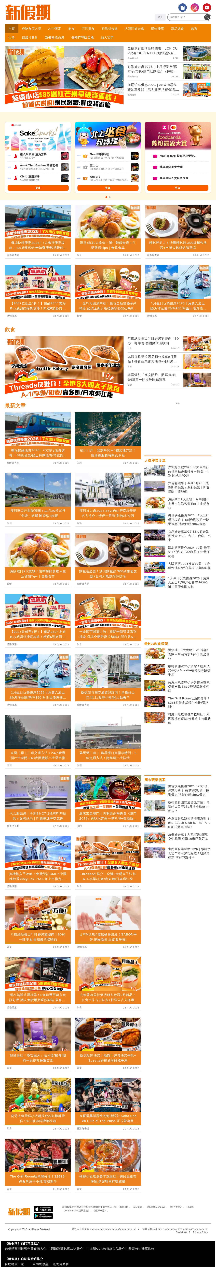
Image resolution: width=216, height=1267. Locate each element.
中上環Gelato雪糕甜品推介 (106, 1248)
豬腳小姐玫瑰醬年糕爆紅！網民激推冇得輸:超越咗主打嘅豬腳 (189, 719)
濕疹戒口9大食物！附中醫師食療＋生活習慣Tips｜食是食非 (189, 503)
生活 (11, 37)
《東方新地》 (176, 1206)
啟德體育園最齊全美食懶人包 (26, 1248)
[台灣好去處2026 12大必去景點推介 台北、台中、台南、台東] (154, 535)
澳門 (79, 825)
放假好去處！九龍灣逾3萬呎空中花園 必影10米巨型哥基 (188, 836)
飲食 (71, 28)
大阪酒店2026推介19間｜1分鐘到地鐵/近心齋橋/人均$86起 (189, 566)
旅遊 (194, 28)
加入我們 (107, 37)
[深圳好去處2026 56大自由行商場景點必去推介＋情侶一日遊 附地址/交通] (154, 470)
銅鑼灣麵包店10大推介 (67, 1248)
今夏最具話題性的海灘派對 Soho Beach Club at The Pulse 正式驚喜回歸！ (189, 823)
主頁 (11, 28)
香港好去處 (110, 28)
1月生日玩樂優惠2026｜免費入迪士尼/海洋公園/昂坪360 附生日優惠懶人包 (188, 582)
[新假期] (56, 12)
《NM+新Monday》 (156, 1206)
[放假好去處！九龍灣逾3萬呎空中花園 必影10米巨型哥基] (154, 838)
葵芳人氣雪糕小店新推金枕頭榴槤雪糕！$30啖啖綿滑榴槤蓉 (189, 686)
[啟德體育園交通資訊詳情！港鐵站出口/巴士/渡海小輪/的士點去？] (154, 805)
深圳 (9, 523)
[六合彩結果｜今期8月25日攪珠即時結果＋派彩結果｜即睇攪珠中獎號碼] (154, 486)
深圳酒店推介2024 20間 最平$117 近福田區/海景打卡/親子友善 (189, 552)
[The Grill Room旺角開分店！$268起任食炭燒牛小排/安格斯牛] (154, 701)
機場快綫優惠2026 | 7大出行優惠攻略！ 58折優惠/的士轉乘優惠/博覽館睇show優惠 (188, 519)
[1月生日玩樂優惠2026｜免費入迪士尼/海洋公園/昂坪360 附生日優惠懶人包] (154, 581)
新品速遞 (177, 28)
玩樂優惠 (132, 95)
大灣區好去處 (134, 28)
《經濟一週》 (100, 1210)
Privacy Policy (200, 1232)
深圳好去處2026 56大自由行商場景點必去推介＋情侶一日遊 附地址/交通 (189, 471)
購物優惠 (157, 28)
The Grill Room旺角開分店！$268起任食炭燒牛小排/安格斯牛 (189, 702)
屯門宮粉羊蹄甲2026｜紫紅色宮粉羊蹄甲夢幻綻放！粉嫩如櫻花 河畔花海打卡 (189, 853)
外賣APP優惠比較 (141, 1248)
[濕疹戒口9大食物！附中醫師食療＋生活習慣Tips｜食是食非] (154, 502)
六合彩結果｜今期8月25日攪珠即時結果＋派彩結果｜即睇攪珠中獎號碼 (189, 487)
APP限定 (54, 28)
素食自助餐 (61, 1264)
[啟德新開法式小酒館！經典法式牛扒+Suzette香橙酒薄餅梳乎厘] (154, 669)
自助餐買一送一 (16, 1264)
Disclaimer (181, 1232)
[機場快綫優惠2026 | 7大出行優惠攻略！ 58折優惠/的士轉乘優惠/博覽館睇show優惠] (154, 518)
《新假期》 (123, 1206)
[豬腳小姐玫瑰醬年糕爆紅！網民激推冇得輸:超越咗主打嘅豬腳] (154, 717)
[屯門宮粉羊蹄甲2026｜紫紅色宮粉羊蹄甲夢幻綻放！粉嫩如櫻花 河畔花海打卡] (154, 852)
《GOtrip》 (137, 1206)
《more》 (190, 1206)
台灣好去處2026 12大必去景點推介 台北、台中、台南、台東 (189, 536)
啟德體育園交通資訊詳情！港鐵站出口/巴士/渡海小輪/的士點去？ (189, 806)
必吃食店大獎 (31, 28)
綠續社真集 (30, 37)
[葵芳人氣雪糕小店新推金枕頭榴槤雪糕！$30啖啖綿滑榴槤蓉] (154, 685)
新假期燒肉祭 (54, 37)
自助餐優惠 (41, 1264)
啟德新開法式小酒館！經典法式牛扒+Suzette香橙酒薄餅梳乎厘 (189, 670)
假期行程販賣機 (82, 37)
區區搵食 (88, 28)
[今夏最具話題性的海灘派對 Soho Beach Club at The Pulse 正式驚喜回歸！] (154, 822)
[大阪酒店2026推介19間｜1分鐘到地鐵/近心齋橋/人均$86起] (154, 567)
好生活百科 (13, 825)
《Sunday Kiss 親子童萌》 (76, 1210)
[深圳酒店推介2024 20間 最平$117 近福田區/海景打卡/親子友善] (154, 551)
